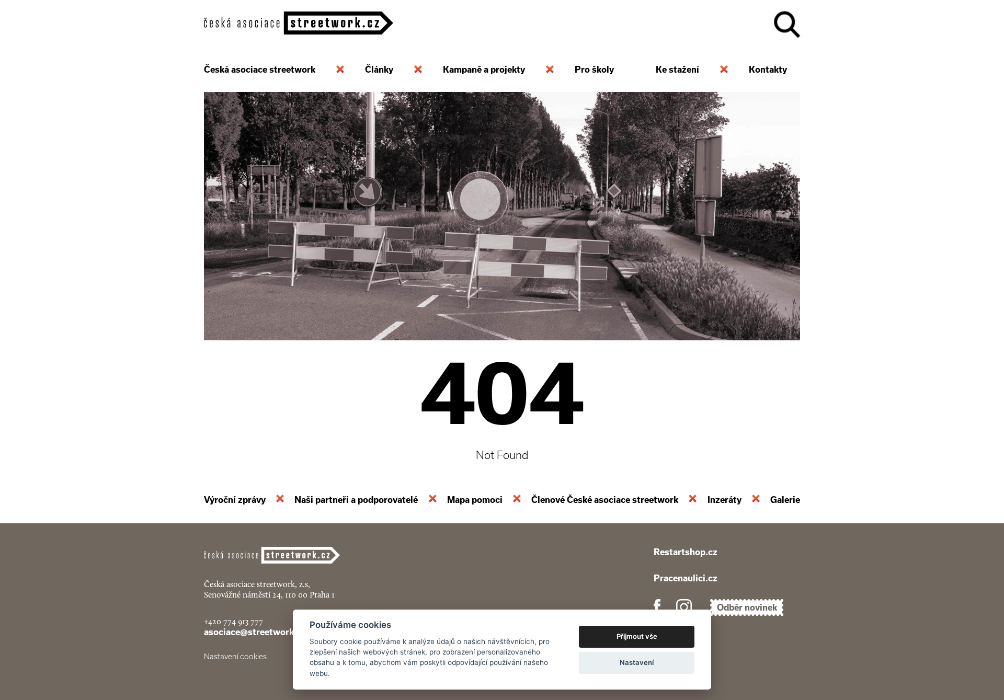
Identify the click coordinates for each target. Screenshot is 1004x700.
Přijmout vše (637, 636)
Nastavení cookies (235, 656)
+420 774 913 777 (233, 621)
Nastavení (637, 662)
